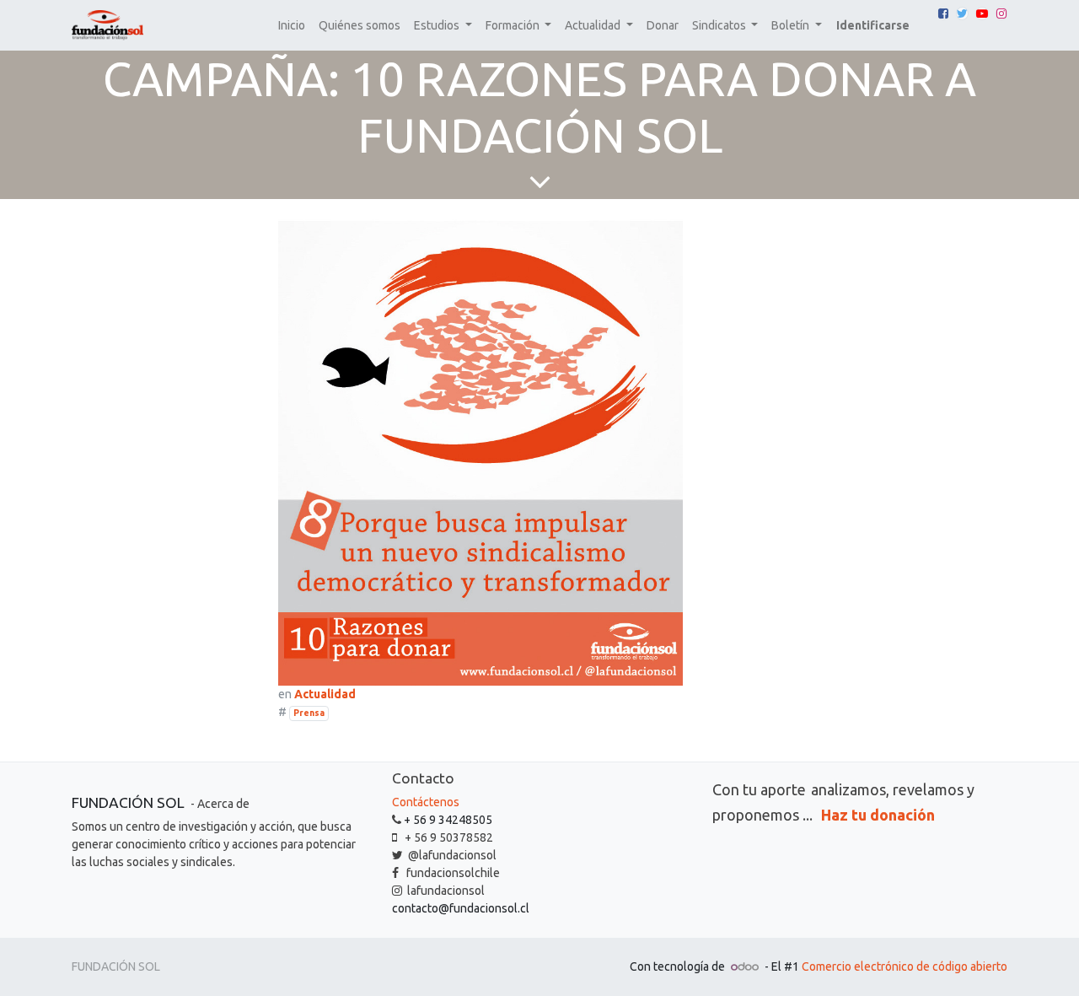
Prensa (309, 713)
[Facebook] (943, 13)
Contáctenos (425, 802)
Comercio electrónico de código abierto (904, 966)
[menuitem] (291, 25)
